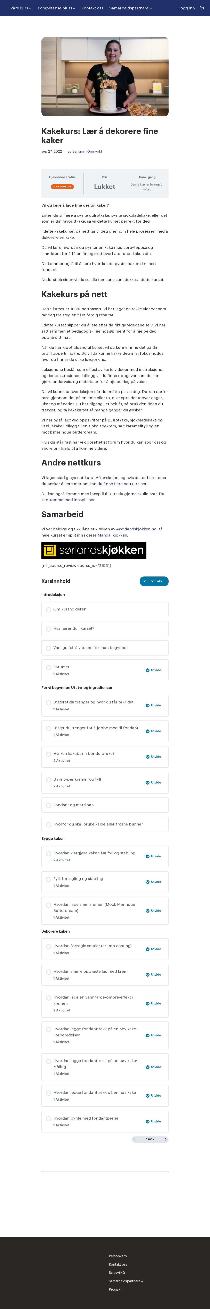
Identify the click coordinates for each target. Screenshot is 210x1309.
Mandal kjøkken (112, 535)
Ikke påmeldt (62, 187)
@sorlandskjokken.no (136, 529)
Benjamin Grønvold (87, 151)
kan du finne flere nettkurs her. (118, 484)
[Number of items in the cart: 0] (202, 8)
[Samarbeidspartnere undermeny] (151, 8)
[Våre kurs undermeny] (30, 8)
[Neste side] (165, 1139)
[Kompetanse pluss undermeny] (74, 8)
